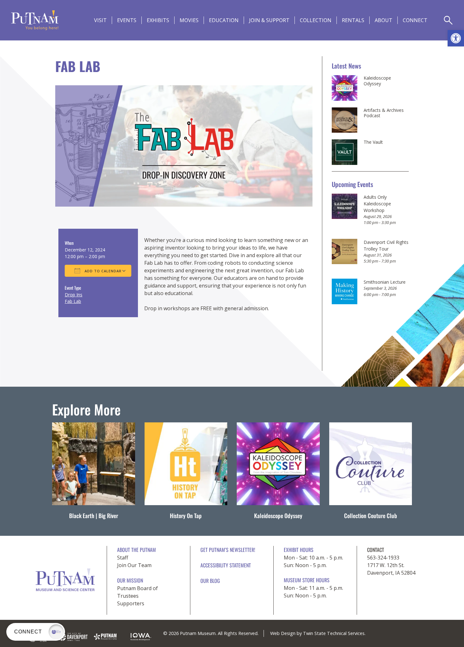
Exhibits (158, 20)
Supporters (130, 603)
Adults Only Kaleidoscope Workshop (377, 203)
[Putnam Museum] (34, 20)
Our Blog (210, 580)
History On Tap (186, 515)
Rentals (353, 20)
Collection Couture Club (370, 515)
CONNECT (415, 20)
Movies (189, 20)
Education (224, 20)
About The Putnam (136, 549)
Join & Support (269, 20)
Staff (122, 557)
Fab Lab (73, 301)
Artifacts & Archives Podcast (384, 112)
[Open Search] (448, 20)
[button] (456, 38)
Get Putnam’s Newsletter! (227, 549)
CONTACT (375, 549)
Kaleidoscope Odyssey (377, 80)
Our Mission (130, 580)
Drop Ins (73, 295)
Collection (315, 20)
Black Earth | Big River (93, 515)
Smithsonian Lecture (385, 282)
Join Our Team (134, 565)
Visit (100, 20)
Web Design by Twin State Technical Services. (318, 633)
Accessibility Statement (225, 565)
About (383, 20)
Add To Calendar (102, 271)
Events (126, 20)
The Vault (373, 142)
